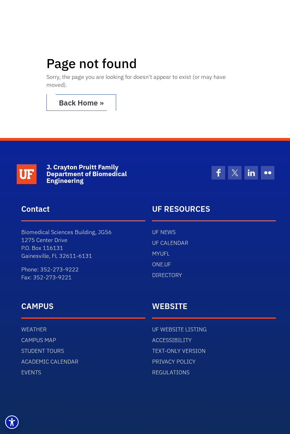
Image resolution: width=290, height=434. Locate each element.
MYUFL (161, 253)
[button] (12, 422)
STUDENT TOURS (42, 351)
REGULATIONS (170, 372)
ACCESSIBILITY (172, 340)
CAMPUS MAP (38, 340)
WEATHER (34, 329)
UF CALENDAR (170, 243)
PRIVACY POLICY (174, 361)
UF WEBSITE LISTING (179, 329)
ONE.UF (161, 264)
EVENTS (31, 372)
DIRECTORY (167, 275)
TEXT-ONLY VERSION (179, 351)
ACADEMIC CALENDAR (49, 361)
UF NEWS (164, 232)
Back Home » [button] (81, 102)
